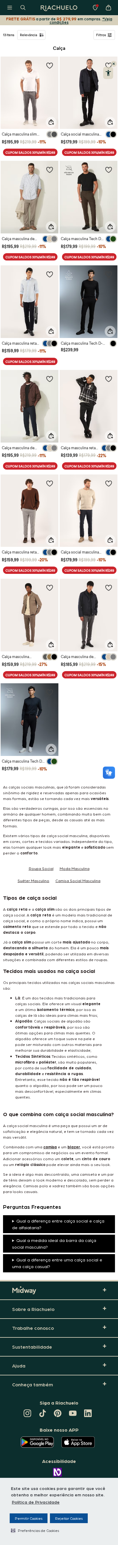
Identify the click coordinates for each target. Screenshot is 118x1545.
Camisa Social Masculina (77, 880)
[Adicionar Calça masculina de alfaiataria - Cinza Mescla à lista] (108, 587)
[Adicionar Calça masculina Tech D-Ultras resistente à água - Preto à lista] (108, 274)
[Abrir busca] (23, 8)
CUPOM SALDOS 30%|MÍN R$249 (30, 152)
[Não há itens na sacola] (108, 8)
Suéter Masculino (33, 880)
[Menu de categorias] (10, 8)
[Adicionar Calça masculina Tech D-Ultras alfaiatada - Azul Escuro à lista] (49, 692)
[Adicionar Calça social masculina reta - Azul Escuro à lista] (108, 483)
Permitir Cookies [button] (28, 1518)
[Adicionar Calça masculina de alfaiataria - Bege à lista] (49, 169)
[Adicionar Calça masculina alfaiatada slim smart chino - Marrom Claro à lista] (49, 587)
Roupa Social (41, 868)
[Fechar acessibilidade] (114, 64)
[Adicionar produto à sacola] (51, 122)
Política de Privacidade (36, 1502)
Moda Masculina (75, 868)
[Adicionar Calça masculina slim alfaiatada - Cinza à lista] (49, 65)
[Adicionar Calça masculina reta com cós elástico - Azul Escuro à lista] (49, 274)
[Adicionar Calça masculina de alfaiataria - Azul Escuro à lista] (49, 379)
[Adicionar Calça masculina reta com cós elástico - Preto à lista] (108, 379)
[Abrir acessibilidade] (108, 73)
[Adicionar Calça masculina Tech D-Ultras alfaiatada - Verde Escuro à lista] (108, 169)
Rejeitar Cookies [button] (69, 1518)
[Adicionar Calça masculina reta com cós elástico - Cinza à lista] (49, 483)
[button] (35, 1530)
